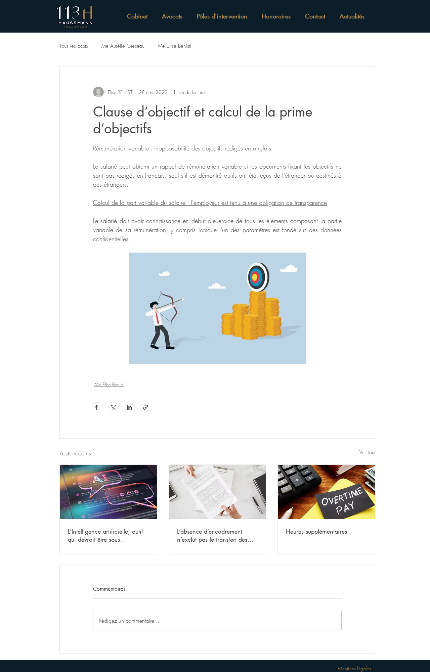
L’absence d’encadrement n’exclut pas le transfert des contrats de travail (212, 535)
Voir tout (367, 452)
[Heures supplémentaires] (326, 492)
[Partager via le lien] (145, 407)
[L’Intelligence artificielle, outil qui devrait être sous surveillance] (108, 492)
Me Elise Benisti (174, 46)
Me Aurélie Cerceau (122, 46)
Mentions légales (354, 668)
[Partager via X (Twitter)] (113, 407)
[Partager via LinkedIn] (129, 407)
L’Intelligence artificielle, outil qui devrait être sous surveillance (105, 535)
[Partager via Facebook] (96, 407)
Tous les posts (73, 46)
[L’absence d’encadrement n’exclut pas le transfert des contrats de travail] (217, 492)
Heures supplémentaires (316, 531)
